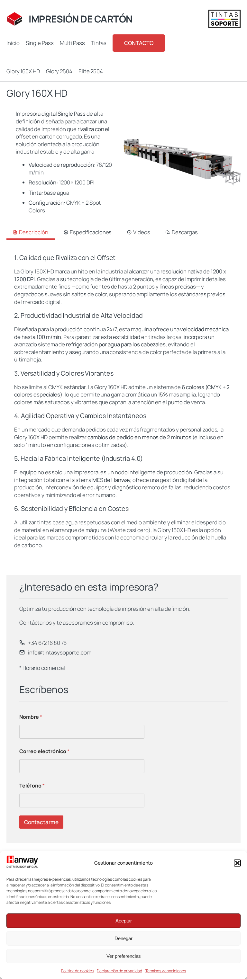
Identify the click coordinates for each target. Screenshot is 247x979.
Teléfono (32, 786)
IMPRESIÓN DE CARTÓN (81, 18)
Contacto (138, 43)
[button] (237, 863)
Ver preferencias (123, 956)
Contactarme (41, 822)
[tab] (30, 233)
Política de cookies (77, 971)
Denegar (123, 938)
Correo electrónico (44, 751)
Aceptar (123, 920)
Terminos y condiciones (165, 971)
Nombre (30, 717)
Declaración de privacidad (119, 971)
